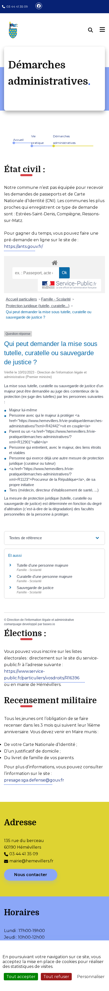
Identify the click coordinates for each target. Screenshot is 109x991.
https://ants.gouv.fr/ (23, 246)
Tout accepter (20, 976)
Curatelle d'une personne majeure (44, 576)
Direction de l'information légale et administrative (40, 620)
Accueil (18, 140)
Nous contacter (30, 874)
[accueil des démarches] (54, 262)
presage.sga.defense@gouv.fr (34, 780)
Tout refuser (56, 976)
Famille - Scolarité (56, 299)
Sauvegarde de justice (35, 587)
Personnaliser (91, 976)
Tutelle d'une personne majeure (42, 565)
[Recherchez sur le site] (94, 30)
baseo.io (49, 624)
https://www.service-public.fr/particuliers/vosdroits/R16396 (41, 674)
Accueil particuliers (21, 299)
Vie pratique (37, 139)
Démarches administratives (64, 139)
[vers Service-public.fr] (69, 285)
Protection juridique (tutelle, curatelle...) (37, 306)
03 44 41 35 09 (17, 6)
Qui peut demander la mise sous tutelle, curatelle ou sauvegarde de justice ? (48, 314)
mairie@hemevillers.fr (31, 861)
